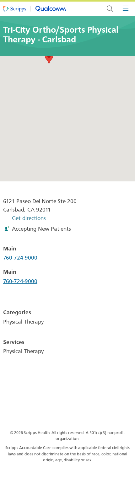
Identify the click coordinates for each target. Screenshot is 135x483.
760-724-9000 (20, 258)
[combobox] (110, 9)
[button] (49, 58)
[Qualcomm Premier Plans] (34, 9)
